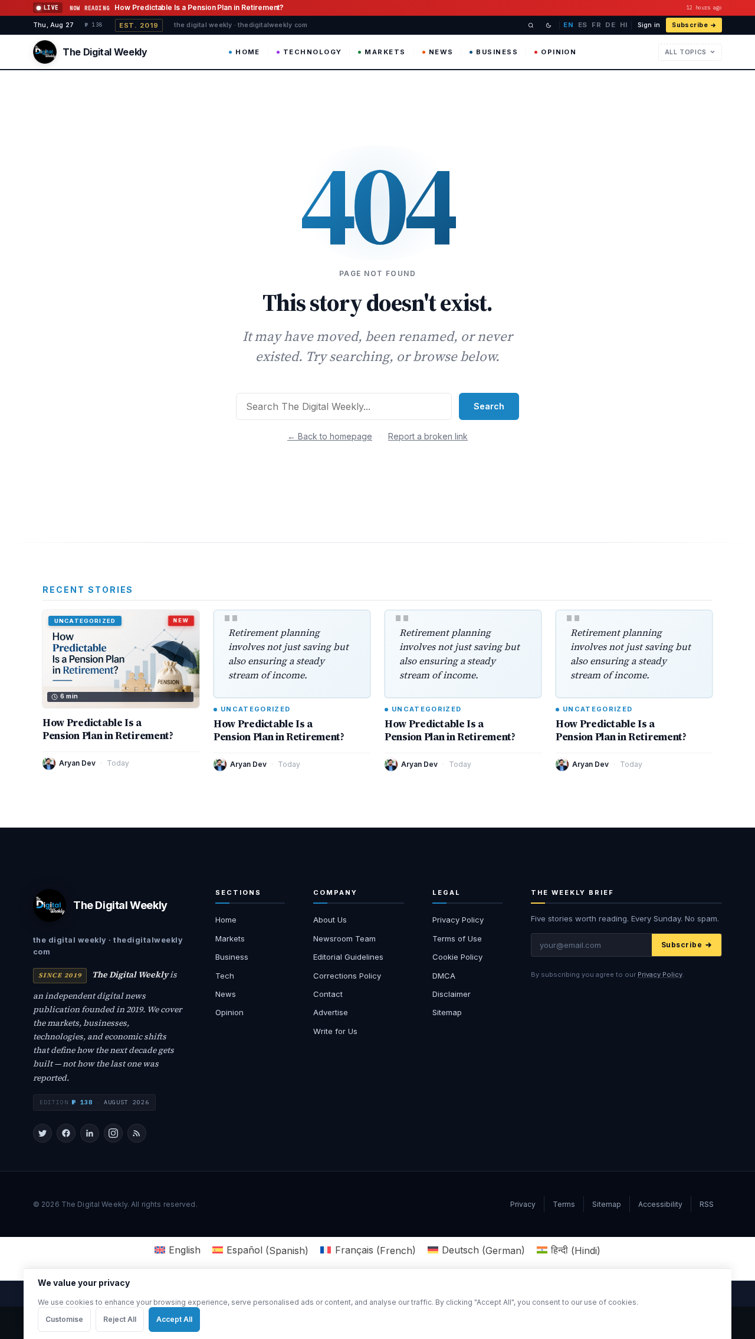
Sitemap (447, 1012)
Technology (312, 52)
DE (610, 25)
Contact (328, 994)
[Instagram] (113, 1133)
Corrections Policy (347, 975)
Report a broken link (428, 436)
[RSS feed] (136, 1133)
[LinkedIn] (89, 1133)
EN (568, 25)
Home (247, 52)
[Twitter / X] (42, 1133)
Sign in (649, 25)
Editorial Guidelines (348, 956)
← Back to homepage (329, 436)
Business (497, 52)
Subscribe (690, 25)
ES (582, 25)
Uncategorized (255, 709)
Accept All (174, 1319)
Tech (224, 975)
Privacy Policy (458, 919)
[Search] (531, 25)
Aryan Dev (77, 763)
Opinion (558, 52)
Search (489, 406)
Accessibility (660, 1204)
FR (596, 25)
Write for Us (335, 1031)
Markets (385, 52)
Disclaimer (451, 994)
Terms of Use (457, 938)
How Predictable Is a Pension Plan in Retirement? (107, 729)
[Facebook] (66, 1133)
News (441, 52)
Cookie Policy (457, 956)
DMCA (443, 975)
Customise (64, 1319)
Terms (564, 1204)
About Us (330, 919)
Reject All (119, 1319)
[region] (377, 1303)
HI (624, 25)
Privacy (523, 1204)
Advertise (330, 1012)
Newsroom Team (344, 938)
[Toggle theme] (548, 25)
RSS (707, 1204)
